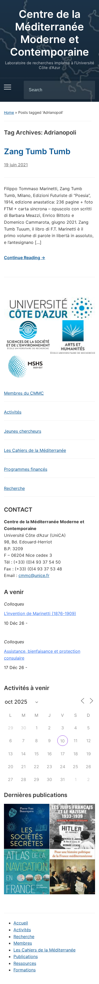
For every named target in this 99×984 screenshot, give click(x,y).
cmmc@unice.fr (33, 575)
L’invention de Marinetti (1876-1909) (40, 613)
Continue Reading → (24, 257)
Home (9, 112)
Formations (24, 969)
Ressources (24, 963)
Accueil (20, 923)
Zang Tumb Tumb (37, 151)
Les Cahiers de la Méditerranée (35, 450)
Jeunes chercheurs (22, 431)
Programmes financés (25, 469)
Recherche (14, 488)
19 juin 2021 (16, 164)
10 (62, 741)
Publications (25, 956)
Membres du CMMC (24, 393)
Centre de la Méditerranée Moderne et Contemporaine (49, 33)
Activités (12, 412)
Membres (22, 943)
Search (86, 90)
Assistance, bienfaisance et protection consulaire (42, 655)
